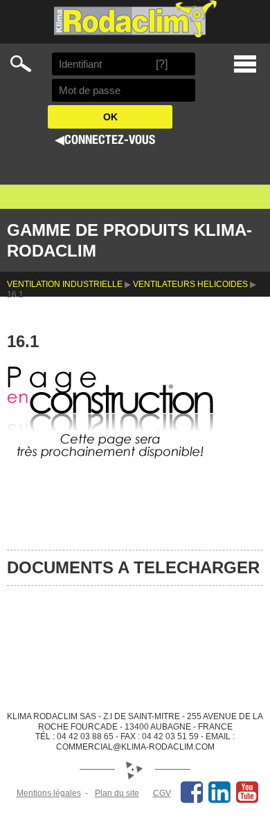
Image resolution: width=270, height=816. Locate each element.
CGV (162, 793)
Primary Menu (245, 64)
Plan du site (117, 793)
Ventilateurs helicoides (190, 284)
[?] (162, 64)
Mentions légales (49, 793)
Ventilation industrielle (65, 284)
